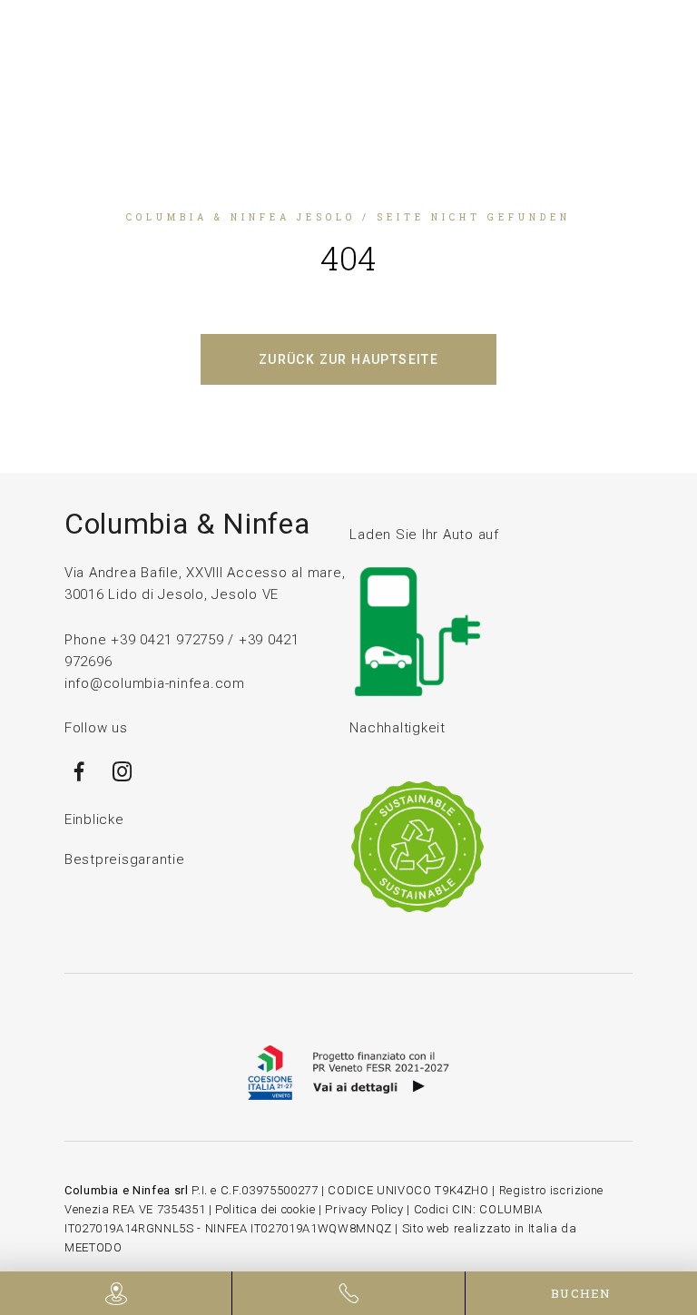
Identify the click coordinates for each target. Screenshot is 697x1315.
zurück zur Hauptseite (348, 359)
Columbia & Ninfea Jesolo (241, 217)
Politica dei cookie (265, 1209)
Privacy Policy (364, 1209)
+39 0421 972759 (167, 640)
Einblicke (94, 819)
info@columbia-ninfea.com (154, 683)
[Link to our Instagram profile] (122, 779)
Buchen (581, 1293)
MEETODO (93, 1247)
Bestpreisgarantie (124, 859)
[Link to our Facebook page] (78, 779)
